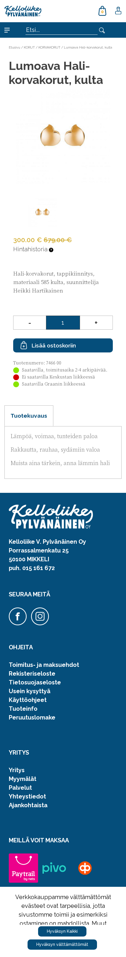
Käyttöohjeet (28, 699)
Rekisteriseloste (32, 673)
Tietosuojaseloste (35, 682)
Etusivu (14, 47)
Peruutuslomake (32, 717)
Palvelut (20, 787)
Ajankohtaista (28, 805)
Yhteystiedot (27, 796)
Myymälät (22, 778)
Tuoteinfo (23, 708)
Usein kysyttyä (29, 691)
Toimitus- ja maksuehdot (44, 664)
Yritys (17, 770)
